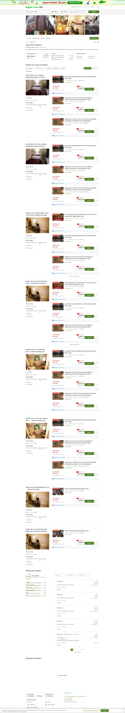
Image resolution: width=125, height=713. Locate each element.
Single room (55, 68)
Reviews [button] (43, 38)
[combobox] (38, 11)
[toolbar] (60, 11)
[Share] (98, 42)
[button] (32, 7)
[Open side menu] (98, 7)
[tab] (87, 68)
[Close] (122, 710)
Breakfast (49, 68)
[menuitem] (77, 7)
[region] (62, 710)
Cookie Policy (23, 711)
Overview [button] (29, 38)
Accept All (105, 710)
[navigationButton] (69, 650)
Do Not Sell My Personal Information (91, 710)
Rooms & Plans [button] (36, 38)
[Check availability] (96, 89)
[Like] (95, 42)
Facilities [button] (48, 38)
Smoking (63, 68)
